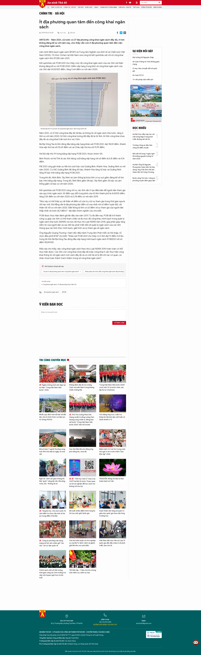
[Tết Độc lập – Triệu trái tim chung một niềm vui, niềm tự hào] (82, 559)
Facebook (117, 32)
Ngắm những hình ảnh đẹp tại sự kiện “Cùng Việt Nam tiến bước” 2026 (52, 387)
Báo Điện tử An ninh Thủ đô (42, 4)
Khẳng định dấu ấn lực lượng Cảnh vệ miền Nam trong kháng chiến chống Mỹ (81, 387)
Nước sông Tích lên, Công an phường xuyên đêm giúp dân (144, 179)
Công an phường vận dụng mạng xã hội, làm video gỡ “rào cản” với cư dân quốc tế (51, 543)
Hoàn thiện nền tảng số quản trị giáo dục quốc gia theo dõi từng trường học (112, 513)
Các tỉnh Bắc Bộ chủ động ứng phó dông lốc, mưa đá (81, 450)
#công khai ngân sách (51, 292)
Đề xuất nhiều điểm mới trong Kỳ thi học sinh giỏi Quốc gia (82, 512)
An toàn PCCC (138, 75)
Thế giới (80, 7)
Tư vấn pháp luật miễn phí (143, 80)
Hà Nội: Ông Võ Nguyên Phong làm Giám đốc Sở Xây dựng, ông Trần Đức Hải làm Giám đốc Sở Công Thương (144, 168)
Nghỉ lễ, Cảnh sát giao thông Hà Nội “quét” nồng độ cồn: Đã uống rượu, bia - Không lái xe (52, 481)
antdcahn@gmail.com (143, 623)
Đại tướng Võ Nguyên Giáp (143, 57)
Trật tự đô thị (56, 7)
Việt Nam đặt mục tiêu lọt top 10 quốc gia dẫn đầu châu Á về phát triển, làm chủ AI (112, 543)
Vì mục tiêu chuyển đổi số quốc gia (145, 69)
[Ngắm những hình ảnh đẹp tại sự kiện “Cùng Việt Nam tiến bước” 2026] (52, 374)
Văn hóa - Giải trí (125, 7)
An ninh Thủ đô (57, 2)
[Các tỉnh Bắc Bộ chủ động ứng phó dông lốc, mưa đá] (82, 438)
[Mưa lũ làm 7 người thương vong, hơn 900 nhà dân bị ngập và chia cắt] (52, 438)
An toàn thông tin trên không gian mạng (146, 63)
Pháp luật (89, 7)
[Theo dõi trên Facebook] (127, 2)
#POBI (64, 292)
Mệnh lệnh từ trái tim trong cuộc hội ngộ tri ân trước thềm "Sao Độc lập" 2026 (112, 451)
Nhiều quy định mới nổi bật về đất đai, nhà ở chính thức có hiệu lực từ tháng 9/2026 (52, 417)
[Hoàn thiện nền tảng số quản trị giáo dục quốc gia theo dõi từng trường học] (112, 500)
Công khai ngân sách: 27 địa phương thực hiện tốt (59, 284)
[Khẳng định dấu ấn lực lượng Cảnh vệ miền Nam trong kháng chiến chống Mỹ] (82, 374)
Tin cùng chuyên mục (52, 359)
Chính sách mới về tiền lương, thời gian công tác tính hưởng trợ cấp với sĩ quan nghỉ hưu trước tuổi (52, 574)
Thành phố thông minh (108, 7)
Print (124, 32)
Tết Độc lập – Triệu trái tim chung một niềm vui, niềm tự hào (82, 571)
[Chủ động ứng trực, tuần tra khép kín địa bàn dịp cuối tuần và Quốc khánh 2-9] (112, 403)
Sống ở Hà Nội (146, 7)
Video (96, 7)
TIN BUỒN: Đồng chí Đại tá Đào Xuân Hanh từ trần (111, 480)
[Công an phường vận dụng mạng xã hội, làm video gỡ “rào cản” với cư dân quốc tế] (52, 529)
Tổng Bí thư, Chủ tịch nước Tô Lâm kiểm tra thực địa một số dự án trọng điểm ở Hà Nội (52, 513)
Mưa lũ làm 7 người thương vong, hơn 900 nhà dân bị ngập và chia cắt (52, 451)
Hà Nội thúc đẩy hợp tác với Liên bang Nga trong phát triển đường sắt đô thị (144, 136)
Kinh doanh (157, 7)
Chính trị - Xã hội (70, 7)
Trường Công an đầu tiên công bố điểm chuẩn (142, 146)
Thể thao (136, 7)
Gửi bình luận (119, 323)
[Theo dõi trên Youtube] (130, 2)
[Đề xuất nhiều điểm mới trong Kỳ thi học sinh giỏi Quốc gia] (82, 500)
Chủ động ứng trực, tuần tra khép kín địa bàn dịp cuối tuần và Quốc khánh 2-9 (112, 417)
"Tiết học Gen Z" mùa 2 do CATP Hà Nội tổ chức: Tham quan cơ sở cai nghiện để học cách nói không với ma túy (82, 482)
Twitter (121, 32)
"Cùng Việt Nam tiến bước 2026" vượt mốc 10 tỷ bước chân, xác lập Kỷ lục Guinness (112, 387)
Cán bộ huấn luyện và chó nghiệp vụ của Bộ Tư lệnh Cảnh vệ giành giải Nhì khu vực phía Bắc (82, 543)
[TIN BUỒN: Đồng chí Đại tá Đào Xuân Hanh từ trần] (112, 467)
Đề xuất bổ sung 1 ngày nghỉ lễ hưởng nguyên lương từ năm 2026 (144, 156)
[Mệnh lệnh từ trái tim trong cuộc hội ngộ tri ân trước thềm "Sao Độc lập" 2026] (112, 438)
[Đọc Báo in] (138, 3)
